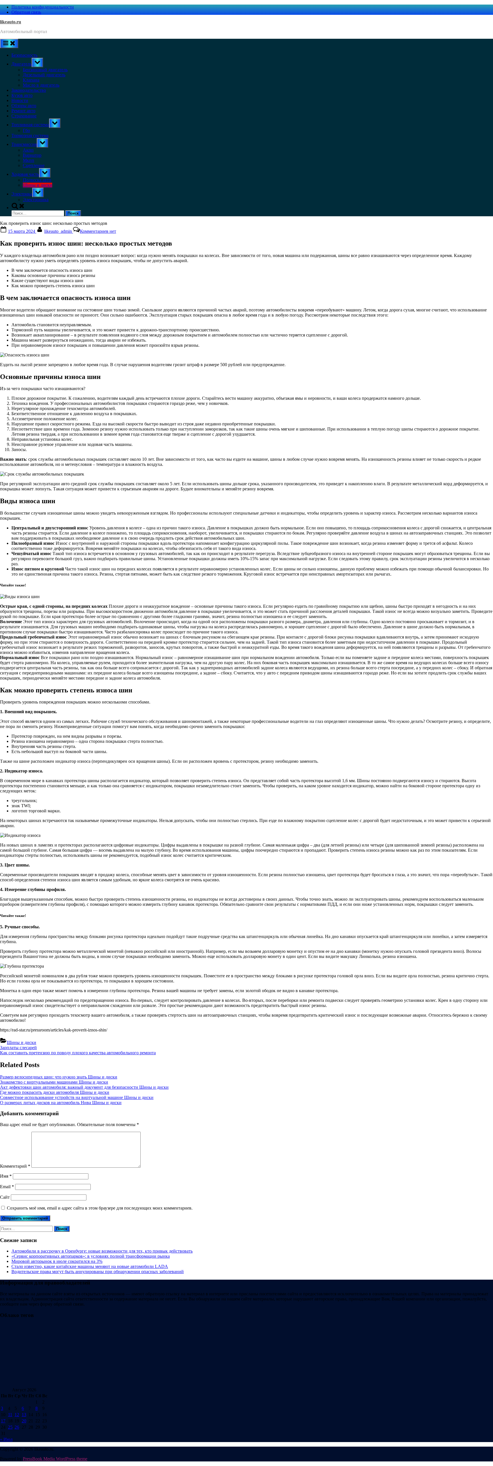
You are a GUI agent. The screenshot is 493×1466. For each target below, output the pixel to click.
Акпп (28, 150)
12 (17, 1414)
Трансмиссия (24, 144)
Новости (19, 100)
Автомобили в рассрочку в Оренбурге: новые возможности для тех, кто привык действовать (102, 1251)
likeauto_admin (58, 231)
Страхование (24, 115)
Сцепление (34, 165)
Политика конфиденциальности (42, 7)
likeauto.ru (10, 21)
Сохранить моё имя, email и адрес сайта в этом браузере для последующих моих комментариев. (100, 1208)
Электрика (21, 193)
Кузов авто (22, 95)
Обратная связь (26, 12)
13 (24, 1414)
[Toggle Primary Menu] (9, 43)
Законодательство (28, 90)
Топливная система (30, 124)
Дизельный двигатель (44, 74)
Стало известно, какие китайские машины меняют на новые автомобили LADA (89, 1266)
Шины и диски (37, 185)
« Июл (6, 1439)
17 (3, 1420)
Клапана (31, 80)
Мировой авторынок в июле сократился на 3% (56, 1261)
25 (10, 1427)
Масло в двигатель (41, 85)
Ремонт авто (23, 110)
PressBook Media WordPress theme (55, 1458)
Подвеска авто (37, 180)
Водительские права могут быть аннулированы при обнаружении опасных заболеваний (97, 1271)
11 (10, 1414)
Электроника (36, 199)
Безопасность (24, 55)
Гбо (26, 130)
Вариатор (32, 155)
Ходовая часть (25, 174)
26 (17, 1427)
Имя (6, 1176)
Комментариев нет (98, 231)
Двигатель (21, 64)
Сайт (5, 1197)
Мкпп (28, 160)
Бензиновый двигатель (45, 69)
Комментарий (15, 1166)
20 (24, 1420)
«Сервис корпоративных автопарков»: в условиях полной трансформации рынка (90, 1256)
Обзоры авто (23, 105)
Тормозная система (30, 135)
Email (7, 1186)
